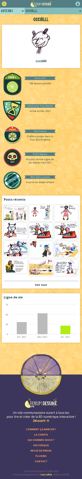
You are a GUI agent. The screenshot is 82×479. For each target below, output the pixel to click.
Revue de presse (41, 450)
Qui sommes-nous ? (41, 440)
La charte (41, 434)
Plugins (41, 456)
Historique (41, 445)
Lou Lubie (46, 474)
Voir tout (41, 285)
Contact (41, 461)
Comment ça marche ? (41, 429)
